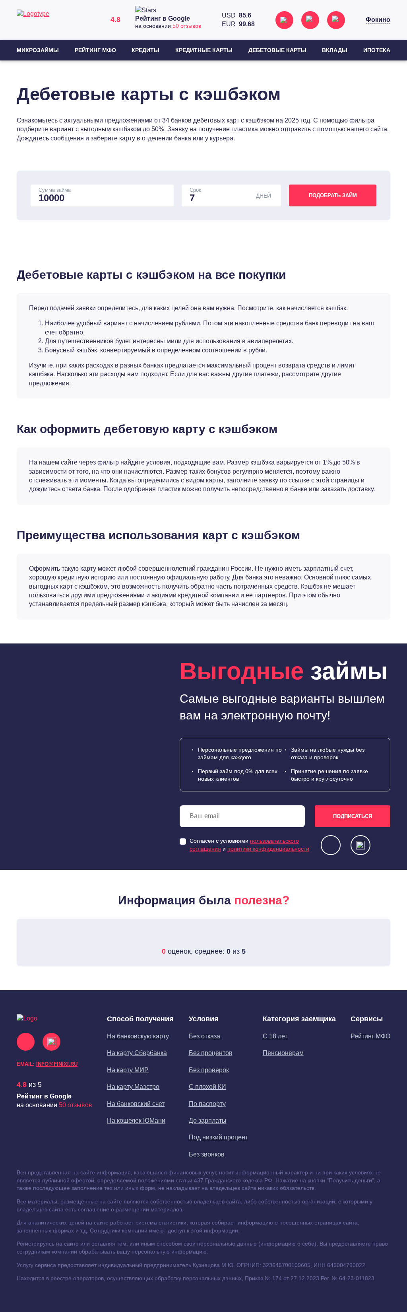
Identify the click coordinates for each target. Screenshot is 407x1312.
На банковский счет (136, 1103)
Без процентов (211, 1053)
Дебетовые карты (277, 50)
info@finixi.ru (57, 1064)
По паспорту (207, 1103)
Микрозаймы (38, 50)
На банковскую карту (138, 1036)
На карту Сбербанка (137, 1053)
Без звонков (207, 1154)
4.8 (22, 1084)
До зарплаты (208, 1120)
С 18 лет (275, 1036)
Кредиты (145, 50)
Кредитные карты (204, 50)
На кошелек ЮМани (136, 1120)
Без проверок (209, 1070)
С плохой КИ (207, 1086)
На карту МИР (128, 1070)
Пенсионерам (283, 1053)
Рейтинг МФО (95, 50)
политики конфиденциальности (268, 849)
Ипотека (376, 50)
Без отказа (204, 1036)
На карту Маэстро (133, 1086)
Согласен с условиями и (249, 845)
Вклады (334, 50)
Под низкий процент (218, 1137)
